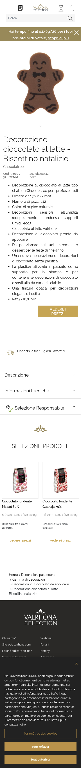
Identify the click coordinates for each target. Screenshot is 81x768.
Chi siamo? (9, 638)
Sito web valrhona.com (16, 644)
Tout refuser (40, 746)
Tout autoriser (40, 759)
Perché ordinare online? (17, 651)
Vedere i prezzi (58, 311)
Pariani (44, 644)
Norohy (45, 651)
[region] (40, 712)
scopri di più (58, 38)
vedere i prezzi (20, 540)
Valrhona (46, 638)
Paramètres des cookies (40, 733)
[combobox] (40, 18)
